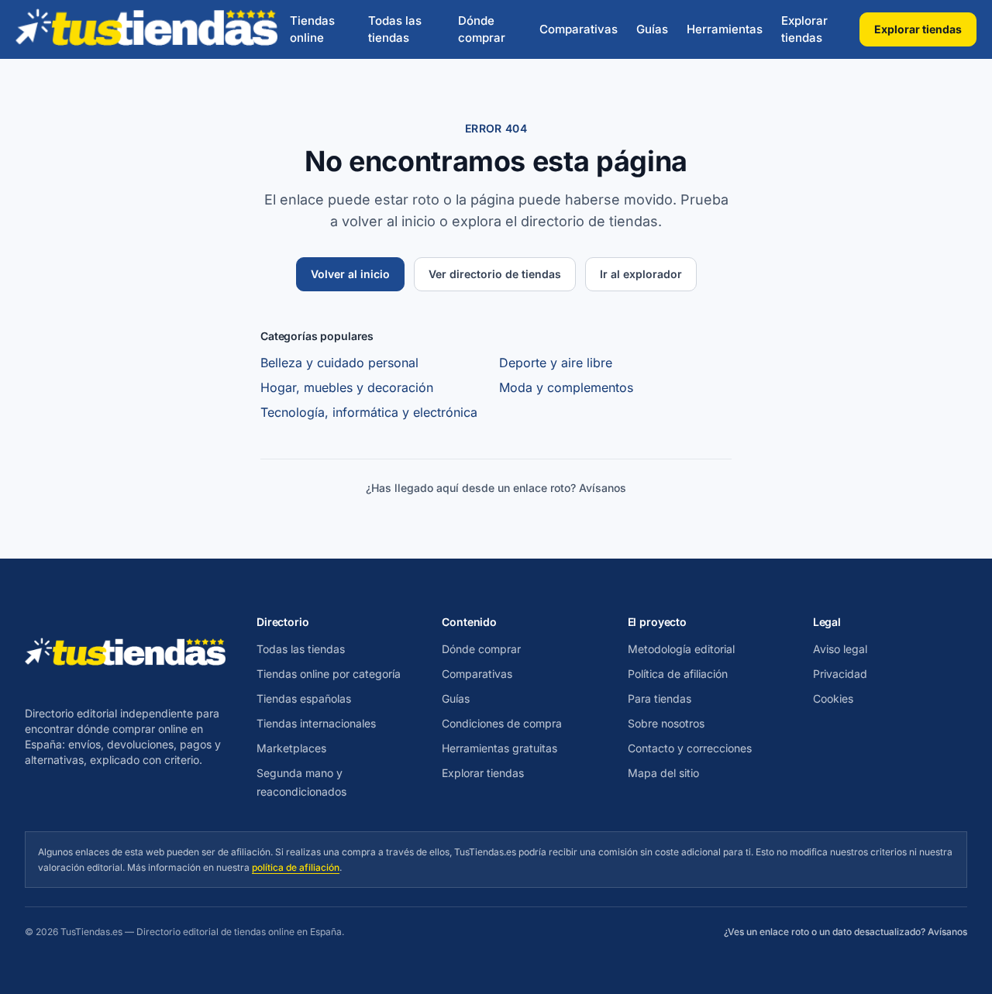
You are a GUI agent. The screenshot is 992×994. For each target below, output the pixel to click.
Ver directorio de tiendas (495, 273)
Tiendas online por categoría (329, 673)
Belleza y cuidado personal (339, 362)
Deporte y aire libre (555, 362)
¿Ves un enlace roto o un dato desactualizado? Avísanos (845, 931)
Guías (652, 29)
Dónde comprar (481, 29)
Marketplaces (291, 748)
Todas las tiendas (395, 29)
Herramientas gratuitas (499, 748)
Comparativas (578, 29)
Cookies (833, 698)
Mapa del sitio (663, 772)
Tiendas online (312, 29)
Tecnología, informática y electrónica (368, 412)
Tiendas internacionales (316, 723)
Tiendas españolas (304, 698)
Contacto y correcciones (690, 748)
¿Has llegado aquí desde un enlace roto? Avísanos (496, 487)
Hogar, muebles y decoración (346, 387)
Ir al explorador (641, 273)
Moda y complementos (566, 387)
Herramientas (725, 29)
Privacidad (840, 673)
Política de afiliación (678, 673)
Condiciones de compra (502, 723)
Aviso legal (840, 648)
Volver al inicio (350, 273)
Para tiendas (659, 698)
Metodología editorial (681, 648)
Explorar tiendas (804, 29)
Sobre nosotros (666, 723)
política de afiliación (295, 867)
